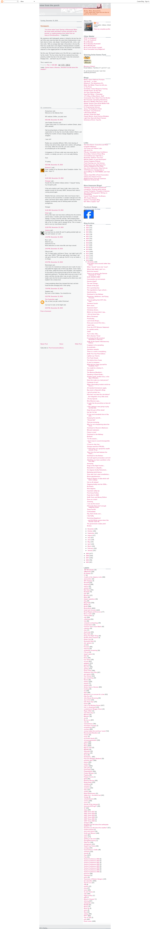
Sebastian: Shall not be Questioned (95, 187)
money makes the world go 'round (94, 731)
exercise (86, 648)
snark (85, 835)
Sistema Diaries (89, 829)
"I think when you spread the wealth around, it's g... (98, 449)
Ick (85, 691)
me (85, 718)
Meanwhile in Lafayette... (95, 468)
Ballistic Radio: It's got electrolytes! (95, 159)
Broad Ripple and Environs (92, 612)
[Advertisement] (61, 90)
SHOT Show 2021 (89, 819)
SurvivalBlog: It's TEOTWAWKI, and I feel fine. (97, 172)
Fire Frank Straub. (92, 358)
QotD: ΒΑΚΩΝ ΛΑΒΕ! (93, 277)
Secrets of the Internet (91, 804)
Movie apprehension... (94, 476)
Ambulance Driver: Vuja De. (92, 120)
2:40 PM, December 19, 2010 (54, 248)
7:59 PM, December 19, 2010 (54, 288)
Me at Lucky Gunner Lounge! (93, 47)
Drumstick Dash (89, 641)
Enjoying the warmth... (94, 418)
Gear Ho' (86, 667)
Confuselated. (91, 511)
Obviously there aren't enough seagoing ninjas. (96, 506)
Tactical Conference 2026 (91, 871)
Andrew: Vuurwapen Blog (92, 200)
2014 (87, 251)
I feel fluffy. (90, 516)
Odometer (87, 751)
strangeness (87, 844)
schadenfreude (88, 799)
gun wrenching (88, 678)
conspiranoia (88, 625)
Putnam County (89, 777)
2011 (87, 258)
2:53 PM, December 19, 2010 (54, 262)
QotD (85, 778)
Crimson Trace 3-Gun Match (92, 626)
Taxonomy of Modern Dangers (93, 879)
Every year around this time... (96, 323)
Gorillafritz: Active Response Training (95, 89)
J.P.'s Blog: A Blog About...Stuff (94, 96)
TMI (85, 884)
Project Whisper (89, 773)
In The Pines (88, 87)
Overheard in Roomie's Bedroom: (97, 428)
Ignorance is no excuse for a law (94, 694)
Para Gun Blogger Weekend (92, 758)
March (90, 546)
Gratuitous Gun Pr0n (90, 672)
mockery (86, 729)
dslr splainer (88, 643)
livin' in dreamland (90, 707)
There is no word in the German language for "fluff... (97, 274)
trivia (85, 888)
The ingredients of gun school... (97, 290)
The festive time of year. (94, 360)
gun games (87, 674)
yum (85, 919)
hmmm (86, 683)
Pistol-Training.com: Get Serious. (94, 163)
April (89, 544)
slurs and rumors (89, 831)
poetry (86, 764)
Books (86, 606)
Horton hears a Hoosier (52, 67)
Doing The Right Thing (91, 636)
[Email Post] (59, 65)
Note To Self (87, 747)
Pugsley (86, 775)
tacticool (86, 873)
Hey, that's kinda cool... (94, 514)
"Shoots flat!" (91, 420)
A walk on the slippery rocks (93, 577)
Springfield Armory (90, 840)
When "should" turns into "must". (97, 267)
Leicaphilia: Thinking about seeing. (95, 189)
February (91, 548)
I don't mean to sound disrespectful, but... (98, 441)
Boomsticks (87, 608)
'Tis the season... (92, 438)
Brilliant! (89, 436)
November (91, 529)
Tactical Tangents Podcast (92, 161)
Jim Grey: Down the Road (92, 92)
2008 (87, 555)
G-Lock (86, 661)
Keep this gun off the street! (95, 410)
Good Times (88, 670)
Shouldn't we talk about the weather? (95, 827)
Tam (97, 23)
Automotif (87, 584)
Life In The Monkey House (92, 705)
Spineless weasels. (93, 349)
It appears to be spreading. (95, 345)
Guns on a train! (92, 499)
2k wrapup (87, 573)
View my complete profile (102, 29)
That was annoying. (93, 422)
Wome (86, 906)
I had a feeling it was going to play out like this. (98, 407)
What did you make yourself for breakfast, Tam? (97, 365)
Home (61, 344)
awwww (86, 588)
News (85, 745)
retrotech (86, 786)
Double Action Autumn (91, 637)
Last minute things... (93, 321)
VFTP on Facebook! (90, 40)
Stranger (48, 181)
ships (85, 810)
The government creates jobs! (96, 523)
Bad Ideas (87, 590)
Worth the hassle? (92, 271)
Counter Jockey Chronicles (92, 105)
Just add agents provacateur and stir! (99, 458)
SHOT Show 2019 (89, 815)
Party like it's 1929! (93, 495)
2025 (87, 228)
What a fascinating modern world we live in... (98, 385)
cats (85, 617)
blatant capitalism (89, 599)
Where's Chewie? (89, 899)
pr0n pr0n (87, 767)
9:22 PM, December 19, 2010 (54, 296)
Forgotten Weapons (90, 146)
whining (86, 901)
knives (86, 703)
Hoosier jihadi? (92, 281)
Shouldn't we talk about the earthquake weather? (96, 825)
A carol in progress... (93, 362)
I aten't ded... (91, 325)
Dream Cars (87, 639)
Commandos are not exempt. (96, 279)
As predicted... (91, 347)
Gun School (87, 676)
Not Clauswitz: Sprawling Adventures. (96, 100)
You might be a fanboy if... (95, 368)
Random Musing (89, 780)
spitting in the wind (90, 838)
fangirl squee (88, 654)
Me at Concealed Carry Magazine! (94, 49)
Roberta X (48, 167)
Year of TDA (87, 917)
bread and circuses (90, 610)
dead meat (87, 632)
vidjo (85, 893)
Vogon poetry (88, 895)
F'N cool (86, 652)
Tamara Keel (87, 209)
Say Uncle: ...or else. (90, 81)
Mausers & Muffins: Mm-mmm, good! (95, 101)
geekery (86, 669)
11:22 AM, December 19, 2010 (54, 210)
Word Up (86, 908)
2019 (87, 240)
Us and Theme (88, 892)
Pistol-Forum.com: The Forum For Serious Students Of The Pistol (95, 165)
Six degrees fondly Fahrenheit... (97, 470)
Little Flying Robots (90, 112)
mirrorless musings (90, 725)
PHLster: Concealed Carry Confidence (96, 152)
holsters (86, 685)
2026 (87, 225)
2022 (87, 234)
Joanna (47, 230)
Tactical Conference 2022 (91, 864)
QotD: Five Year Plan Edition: (96, 354)
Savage (86, 797)
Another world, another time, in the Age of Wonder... (98, 377)
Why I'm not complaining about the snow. (98, 425)
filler (85, 656)
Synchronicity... (92, 292)
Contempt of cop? (92, 382)
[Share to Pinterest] (69, 65)
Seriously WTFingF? (90, 806)
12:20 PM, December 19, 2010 (54, 227)
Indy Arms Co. (88, 150)
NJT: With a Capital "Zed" (92, 201)
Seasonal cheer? (92, 308)
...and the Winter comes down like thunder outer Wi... (98, 520)
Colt (85, 621)
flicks (85, 658)
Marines (86, 714)
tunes (85, 890)
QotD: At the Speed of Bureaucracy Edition (98, 342)
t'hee (85, 855)
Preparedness (88, 771)
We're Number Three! (93, 336)
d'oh (85, 630)
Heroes (86, 680)
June (89, 539)
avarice (86, 586)
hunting (86, 689)
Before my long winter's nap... (96, 312)
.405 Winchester (89, 570)
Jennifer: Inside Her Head (92, 114)
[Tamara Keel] (89, 218)
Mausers (86, 716)
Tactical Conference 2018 (91, 859)
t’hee (85, 857)
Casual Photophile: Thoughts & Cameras (96, 191)
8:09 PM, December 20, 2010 (54, 308)
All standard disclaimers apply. (97, 388)
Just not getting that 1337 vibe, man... (96, 300)
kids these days (89, 702)
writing (86, 914)
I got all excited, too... (94, 392)
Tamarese (87, 875)
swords (86, 853)
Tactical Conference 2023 (91, 866)
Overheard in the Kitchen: (95, 455)
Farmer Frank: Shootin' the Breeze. (95, 196)
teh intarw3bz (88, 881)
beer (85, 593)
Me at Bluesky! (88, 42)
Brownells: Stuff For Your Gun (93, 157)
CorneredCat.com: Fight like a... (94, 156)
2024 (87, 230)
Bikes (85, 597)
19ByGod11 (87, 571)
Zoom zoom (87, 921)
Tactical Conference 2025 (91, 870)
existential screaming (90, 650)
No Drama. (90, 486)
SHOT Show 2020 (89, 817)
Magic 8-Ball (88, 711)
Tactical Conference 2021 (91, 862)
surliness (87, 851)
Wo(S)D (86, 904)
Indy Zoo (86, 696)
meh (85, 722)
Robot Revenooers (89, 793)
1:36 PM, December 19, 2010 (54, 237)
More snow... (91, 305)
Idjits (85, 692)
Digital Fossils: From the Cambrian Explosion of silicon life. (95, 179)
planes (86, 762)
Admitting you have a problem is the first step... (98, 460)
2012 (87, 256)
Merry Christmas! (92, 316)
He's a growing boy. (93, 288)
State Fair (87, 842)
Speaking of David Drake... (95, 374)
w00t (85, 897)
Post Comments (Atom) (56, 348)
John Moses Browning (91, 698)
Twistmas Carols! (92, 303)
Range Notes (88, 782)
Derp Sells (87, 634)
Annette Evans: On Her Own (92, 90)
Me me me (87, 720)
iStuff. (89, 331)
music (86, 736)
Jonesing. (90, 501)
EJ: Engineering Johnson (92, 107)
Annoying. (90, 463)
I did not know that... (93, 314)
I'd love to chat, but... (93, 444)
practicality (87, 769)
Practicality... (91, 318)
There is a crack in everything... (97, 351)
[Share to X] (65, 65)
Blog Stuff (87, 603)
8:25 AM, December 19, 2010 (54, 164)
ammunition (87, 579)
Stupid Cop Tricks (89, 846)
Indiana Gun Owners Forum (92, 177)
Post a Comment (46, 311)
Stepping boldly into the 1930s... (97, 484)
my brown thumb (89, 738)
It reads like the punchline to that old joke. (98, 403)
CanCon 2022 (88, 615)
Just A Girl (87, 700)
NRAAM (86, 749)
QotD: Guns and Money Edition (97, 497)
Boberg (86, 604)
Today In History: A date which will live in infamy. (98, 479)
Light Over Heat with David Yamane (95, 118)
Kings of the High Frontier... (96, 465)
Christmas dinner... (93, 310)
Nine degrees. (91, 488)
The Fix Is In (88, 882)
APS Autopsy (88, 581)
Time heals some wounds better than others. (98, 264)
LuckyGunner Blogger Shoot (93, 709)
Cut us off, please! (92, 482)
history (86, 681)
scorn (85, 802)
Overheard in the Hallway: (95, 294)
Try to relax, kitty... (93, 334)
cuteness (86, 628)
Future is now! (91, 432)
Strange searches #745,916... (96, 446)
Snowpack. (90, 370)
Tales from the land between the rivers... (97, 452)
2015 (87, 249)
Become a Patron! (89, 66)
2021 (87, 236)
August (90, 535)
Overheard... (88, 756)
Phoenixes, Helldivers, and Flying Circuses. (97, 297)
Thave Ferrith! (91, 509)
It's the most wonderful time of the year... (98, 415)
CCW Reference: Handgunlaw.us (94, 170)
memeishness (88, 724)
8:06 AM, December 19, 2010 (54, 120)
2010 (87, 260)
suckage (86, 848)
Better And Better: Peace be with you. (95, 85)
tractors (86, 886)
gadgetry (86, 663)
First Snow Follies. (93, 493)
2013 (87, 254)
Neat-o (86, 744)
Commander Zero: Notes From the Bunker (97, 98)
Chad (46, 213)
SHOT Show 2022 (89, 821)
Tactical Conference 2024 (91, 868)
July (89, 537)
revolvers (87, 788)
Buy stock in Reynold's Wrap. (96, 390)
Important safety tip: (93, 491)
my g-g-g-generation (90, 740)
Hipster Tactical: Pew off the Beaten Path (96, 103)
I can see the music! (93, 504)
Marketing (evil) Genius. (94, 472)
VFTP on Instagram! (90, 38)
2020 (87, 238)
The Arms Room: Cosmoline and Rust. (96, 145)
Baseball (86, 592)
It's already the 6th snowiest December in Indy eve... (96, 338)
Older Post (78, 344)
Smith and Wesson (90, 833)
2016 (87, 247)
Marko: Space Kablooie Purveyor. (94, 79)
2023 (87, 232)
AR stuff (86, 582)
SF (85, 808)
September (91, 533)
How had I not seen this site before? (98, 394)
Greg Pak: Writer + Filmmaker (93, 94)
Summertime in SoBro (91, 849)
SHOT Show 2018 (89, 813)
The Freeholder (50, 299)
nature (86, 742)
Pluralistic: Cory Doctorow (92, 111)
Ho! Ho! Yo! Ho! (92, 412)
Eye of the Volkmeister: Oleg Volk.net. (96, 168)
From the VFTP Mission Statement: (98, 327)
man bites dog (88, 713)
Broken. (89, 526)
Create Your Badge (95, 209)
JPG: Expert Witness (90, 198)
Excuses (86, 647)
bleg (85, 601)
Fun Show (87, 659)
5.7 (85, 575)
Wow (85, 912)
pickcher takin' (88, 760)
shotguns (87, 822)
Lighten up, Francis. (93, 356)
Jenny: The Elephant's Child (93, 109)
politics (86, 766)
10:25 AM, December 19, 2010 (54, 178)
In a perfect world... (93, 329)
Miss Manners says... (93, 401)
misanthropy (88, 727)
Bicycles (86, 595)
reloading (87, 784)
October (90, 531)
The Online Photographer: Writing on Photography (95, 193)
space (85, 837)
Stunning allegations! (94, 518)
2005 (87, 562)
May (89, 542)
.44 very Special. (92, 399)
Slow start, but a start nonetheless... (98, 474)
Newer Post (44, 344)
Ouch (85, 755)
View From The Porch (49, 5)
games (86, 665)
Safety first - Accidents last (92, 795)
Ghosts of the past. (93, 285)
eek (85, 645)
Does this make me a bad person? (98, 380)
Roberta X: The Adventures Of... (94, 83)
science (86, 800)
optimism (87, 753)
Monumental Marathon (91, 733)
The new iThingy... (93, 283)
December (91, 262)
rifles (85, 789)
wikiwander (87, 903)
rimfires (86, 791)
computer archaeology (91, 623)
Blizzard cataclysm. (93, 430)
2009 (87, 553)
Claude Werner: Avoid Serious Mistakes (96, 116)
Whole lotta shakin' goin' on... (96, 269)
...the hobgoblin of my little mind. (97, 396)
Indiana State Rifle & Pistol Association (96, 175)
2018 (87, 243)
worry (85, 910)
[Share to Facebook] (67, 65)
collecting (87, 619)
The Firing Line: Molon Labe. (93, 148)
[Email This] (61, 65)
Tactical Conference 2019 (91, 860)
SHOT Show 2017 (89, 811)
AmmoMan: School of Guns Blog (94, 154)
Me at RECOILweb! (90, 45)
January (90, 550)
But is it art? (88, 614)
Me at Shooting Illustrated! (92, 44)
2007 (87, 558)
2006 (87, 560)
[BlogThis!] (63, 65)
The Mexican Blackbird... (95, 372)
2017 (87, 245)
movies (86, 735)
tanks (85, 877)
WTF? (85, 915)
